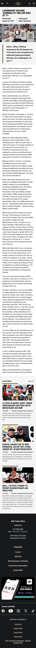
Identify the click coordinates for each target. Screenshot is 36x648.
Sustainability (18, 570)
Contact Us (18, 525)
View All (31, 381)
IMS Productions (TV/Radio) (18, 561)
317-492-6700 (18, 529)
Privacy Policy (18, 628)
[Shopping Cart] (34, 3)
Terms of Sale (18, 632)
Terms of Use (18, 636)
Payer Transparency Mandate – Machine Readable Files (18, 642)
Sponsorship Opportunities (18, 566)
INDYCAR (18, 556)
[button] (2, 3)
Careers (18, 552)
